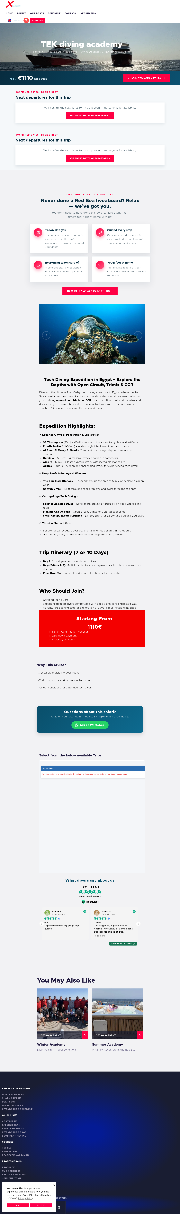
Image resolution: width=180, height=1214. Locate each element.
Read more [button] (49, 936)
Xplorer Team (11, 1125)
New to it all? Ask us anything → (90, 291)
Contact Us (9, 1121)
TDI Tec (7, 1148)
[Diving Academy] (62, 1013)
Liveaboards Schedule (17, 1109)
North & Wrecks (13, 1094)
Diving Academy (91, 51)
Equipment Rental (14, 1136)
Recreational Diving (16, 1155)
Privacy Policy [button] (25, 1198)
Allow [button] (41, 1205)
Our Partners (11, 1171)
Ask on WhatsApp (92, 725)
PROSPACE (8, 1167)
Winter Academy (51, 1044)
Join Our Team (11, 1178)
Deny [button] (18, 1205)
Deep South (9, 1102)
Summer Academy (107, 1044)
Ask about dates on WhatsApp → (90, 115)
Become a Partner (14, 1174)
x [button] (54, 1184)
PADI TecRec (10, 1151)
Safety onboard (13, 1128)
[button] (46, 335)
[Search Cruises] (26, 20)
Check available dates (147, 77)
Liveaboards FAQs (14, 1132)
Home (37, 51)
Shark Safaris (12, 1098)
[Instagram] (59, 1207)
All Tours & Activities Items (60, 51)
